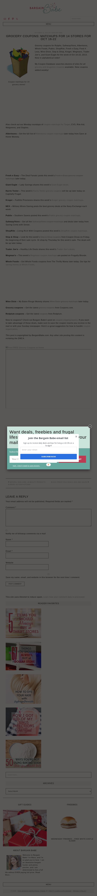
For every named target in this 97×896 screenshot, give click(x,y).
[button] (48, 438)
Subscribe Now (48, 456)
